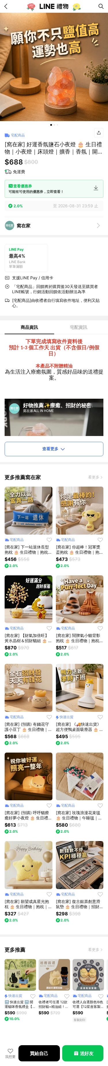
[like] (49, 540)
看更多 (93, 477)
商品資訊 (29, 327)
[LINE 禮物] (54, 6)
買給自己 (39, 1053)
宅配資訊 (78, 327)
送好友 (87, 1053)
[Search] (101, 6)
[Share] (98, 132)
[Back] (7, 6)
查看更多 (50, 448)
